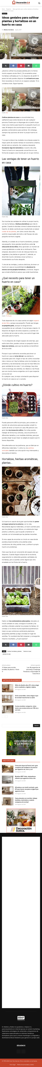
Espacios (8, 9)
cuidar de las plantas (9, 231)
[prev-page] (3, 716)
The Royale (9, 316)
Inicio (3, 9)
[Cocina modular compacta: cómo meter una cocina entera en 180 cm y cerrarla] (7, 709)
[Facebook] (19, 1051)
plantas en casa (6, 654)
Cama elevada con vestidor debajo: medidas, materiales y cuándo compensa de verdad (26, 800)
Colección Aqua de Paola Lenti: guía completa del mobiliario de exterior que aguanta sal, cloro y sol (26, 767)
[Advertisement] (21, 922)
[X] (23, 1051)
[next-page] (6, 716)
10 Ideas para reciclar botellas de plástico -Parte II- (10, 669)
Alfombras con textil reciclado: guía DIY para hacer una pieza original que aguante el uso (26, 789)
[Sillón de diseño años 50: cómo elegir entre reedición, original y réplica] (7, 688)
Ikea (7, 112)
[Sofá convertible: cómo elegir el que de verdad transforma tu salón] (7, 699)
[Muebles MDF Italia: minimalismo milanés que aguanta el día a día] (7, 780)
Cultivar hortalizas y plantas (14, 651)
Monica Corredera (9, 29)
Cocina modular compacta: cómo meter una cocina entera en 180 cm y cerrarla (26, 708)
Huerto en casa (27, 651)
